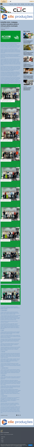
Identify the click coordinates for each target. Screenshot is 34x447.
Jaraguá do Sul (3, 29)
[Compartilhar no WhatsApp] (20, 415)
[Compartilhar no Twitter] (18, 415)
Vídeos (2, 438)
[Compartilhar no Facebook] (16, 415)
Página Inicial (3, 436)
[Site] (31, 1)
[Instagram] (30, 1)
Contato (2, 441)
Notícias (2, 440)
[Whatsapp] (33, 1)
